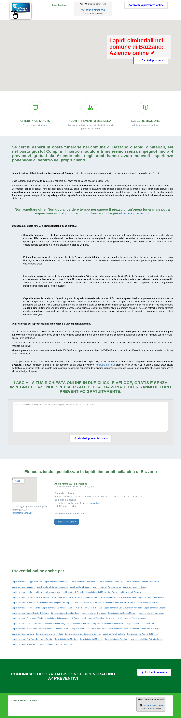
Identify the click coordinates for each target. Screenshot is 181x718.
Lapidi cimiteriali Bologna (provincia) (56, 644)
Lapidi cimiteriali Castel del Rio (140, 623)
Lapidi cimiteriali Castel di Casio (65, 613)
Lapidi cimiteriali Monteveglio (47, 592)
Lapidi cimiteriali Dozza (118, 628)
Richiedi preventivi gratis (92, 438)
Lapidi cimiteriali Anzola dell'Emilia (142, 634)
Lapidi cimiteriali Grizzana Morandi (54, 628)
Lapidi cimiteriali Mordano (66, 639)
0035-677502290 (95, 10)
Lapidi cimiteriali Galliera (148, 602)
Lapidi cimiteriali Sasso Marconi (122, 613)
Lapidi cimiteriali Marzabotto (24, 628)
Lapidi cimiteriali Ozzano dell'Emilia (27, 618)
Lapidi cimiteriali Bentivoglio (56, 582)
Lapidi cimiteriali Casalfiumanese (26, 623)
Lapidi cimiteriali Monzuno (23, 602)
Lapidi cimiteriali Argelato (116, 639)
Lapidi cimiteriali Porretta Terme (107, 587)
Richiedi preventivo (65, 522)
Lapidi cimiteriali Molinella (91, 639)
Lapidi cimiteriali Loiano (88, 597)
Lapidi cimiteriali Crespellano (151, 597)
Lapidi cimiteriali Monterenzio (25, 644)
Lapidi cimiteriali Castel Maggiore (131, 618)
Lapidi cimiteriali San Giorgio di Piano (85, 608)
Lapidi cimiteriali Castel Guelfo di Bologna (30, 613)
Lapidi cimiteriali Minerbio (113, 623)
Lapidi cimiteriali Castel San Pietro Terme (30, 597)
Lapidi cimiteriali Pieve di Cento (26, 608)
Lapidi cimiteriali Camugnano (84, 582)
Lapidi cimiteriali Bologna (114, 634)
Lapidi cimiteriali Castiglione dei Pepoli (54, 602)
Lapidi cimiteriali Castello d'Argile (145, 628)
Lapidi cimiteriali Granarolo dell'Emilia (142, 582)
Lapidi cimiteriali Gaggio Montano (27, 582)
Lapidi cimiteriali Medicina (134, 587)
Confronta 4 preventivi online (146, 5)
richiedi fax (70, 506)
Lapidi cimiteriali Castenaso (54, 608)
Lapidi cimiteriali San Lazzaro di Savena (83, 634)
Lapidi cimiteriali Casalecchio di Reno (62, 618)
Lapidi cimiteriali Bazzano (23, 587)
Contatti (34, 700)
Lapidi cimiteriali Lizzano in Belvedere (89, 628)
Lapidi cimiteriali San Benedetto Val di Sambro (32, 639)
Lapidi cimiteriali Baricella (73, 592)
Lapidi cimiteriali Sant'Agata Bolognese (118, 597)
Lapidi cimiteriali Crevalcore (94, 613)
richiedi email (90, 503)
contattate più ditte (105, 365)
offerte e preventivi (134, 213)
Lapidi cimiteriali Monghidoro (151, 613)
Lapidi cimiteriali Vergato (155, 608)
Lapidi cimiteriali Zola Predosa (49, 634)
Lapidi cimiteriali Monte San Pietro (101, 592)
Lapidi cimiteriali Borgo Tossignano (52, 587)
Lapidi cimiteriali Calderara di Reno (119, 602)
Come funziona (59, 5)
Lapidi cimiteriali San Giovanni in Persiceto (123, 608)
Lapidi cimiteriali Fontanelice (63, 597)
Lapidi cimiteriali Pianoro (130, 592)
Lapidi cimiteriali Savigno (23, 634)
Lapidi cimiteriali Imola (22, 592)
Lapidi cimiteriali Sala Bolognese (85, 623)
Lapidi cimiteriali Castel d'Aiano (87, 602)
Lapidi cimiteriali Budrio (80, 587)
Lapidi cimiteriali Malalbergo (111, 582)
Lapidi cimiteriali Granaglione (56, 623)
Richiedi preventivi (153, 60)
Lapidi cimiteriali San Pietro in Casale (146, 639)
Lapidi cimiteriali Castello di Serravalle (98, 618)
